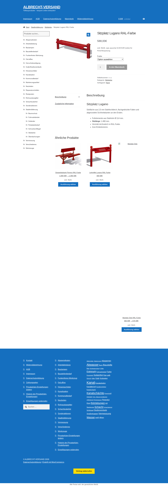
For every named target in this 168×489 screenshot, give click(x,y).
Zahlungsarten (32, 383)
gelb (108, 375)
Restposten (30, 94)
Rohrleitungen (98, 403)
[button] (88, 34)
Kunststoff (108, 393)
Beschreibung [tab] (60, 97)
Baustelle (107, 365)
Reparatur (106, 400)
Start (27, 27)
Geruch (89, 378)
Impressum (27, 19)
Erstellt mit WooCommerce (53, 462)
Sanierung (90, 407)
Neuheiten (29, 86)
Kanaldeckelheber (101, 387)
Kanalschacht (91, 390)
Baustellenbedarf (32, 51)
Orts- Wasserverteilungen (100, 397)
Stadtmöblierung (37, 27)
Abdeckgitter (90, 361)
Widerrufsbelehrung (85, 19)
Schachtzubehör (32, 102)
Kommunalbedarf (32, 78)
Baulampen (30, 48)
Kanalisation (30, 75)
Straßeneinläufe (100, 410)
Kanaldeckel (91, 387)
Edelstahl (91, 371)
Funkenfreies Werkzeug (34, 55)
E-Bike (102, 368)
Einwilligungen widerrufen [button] (36, 401)
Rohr (88, 403)
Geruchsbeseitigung (33, 63)
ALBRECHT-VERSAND (41, 7)
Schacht (99, 407)
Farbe (99, 56)
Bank (108, 83)
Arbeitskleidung (31, 44)
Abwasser (93, 364)
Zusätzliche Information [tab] (64, 104)
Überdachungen (34, 137)
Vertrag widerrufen (84, 471)
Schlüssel (90, 410)
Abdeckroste (97, 361)
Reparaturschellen (32, 90)
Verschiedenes (31, 144)
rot (106, 403)
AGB (38, 19)
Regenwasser (98, 400)
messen (89, 397)
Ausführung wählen (68, 184)
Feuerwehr (90, 375)
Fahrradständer (34, 117)
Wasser (91, 417)
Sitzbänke (48, 27)
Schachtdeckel (108, 407)
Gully (97, 378)
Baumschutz (32, 113)
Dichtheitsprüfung (95, 368)
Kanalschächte (95, 393)
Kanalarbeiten (100, 383)
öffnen (101, 418)
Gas (105, 375)
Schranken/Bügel (34, 129)
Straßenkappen (92, 414)
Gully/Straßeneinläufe (33, 67)
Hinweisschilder (31, 71)
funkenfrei (98, 375)
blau (88, 368)
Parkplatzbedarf (34, 125)
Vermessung (30, 140)
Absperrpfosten (31, 40)
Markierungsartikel (32, 82)
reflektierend (90, 400)
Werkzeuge (30, 148)
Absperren (106, 361)
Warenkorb (69, 19)
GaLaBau (29, 59)
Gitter (93, 378)
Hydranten (104, 378)
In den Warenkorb (116, 67)
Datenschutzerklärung (52, 19)
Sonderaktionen (31, 106)
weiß (97, 418)
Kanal (91, 382)
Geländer (31, 121)
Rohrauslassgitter (32, 98)
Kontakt (29, 360)
